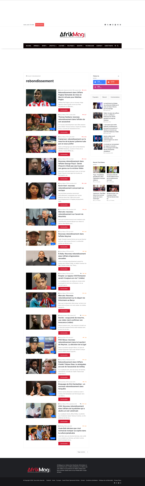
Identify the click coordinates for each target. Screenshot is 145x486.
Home (53, 480)
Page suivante (81, 452)
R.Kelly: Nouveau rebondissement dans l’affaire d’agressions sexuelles (72, 256)
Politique (70, 45)
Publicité (48, 480)
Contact (99, 45)
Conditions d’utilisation (92, 480)
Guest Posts (109, 45)
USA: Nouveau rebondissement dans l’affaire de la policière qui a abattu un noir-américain (71, 408)
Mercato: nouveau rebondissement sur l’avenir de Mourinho (70, 214)
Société (79, 45)
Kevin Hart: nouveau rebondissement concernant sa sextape (71, 188)
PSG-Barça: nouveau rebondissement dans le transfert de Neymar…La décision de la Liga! (72, 342)
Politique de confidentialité (106, 480)
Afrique (36, 45)
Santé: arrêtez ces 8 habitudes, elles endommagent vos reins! (111, 137)
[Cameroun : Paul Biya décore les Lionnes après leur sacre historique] (99, 188)
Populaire (95, 97)
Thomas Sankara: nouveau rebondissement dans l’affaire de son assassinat (71, 119)
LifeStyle (52, 45)
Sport (44, 45)
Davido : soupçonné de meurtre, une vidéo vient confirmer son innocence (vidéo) (71, 320)
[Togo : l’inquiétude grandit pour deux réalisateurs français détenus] (99, 169)
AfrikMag (62, 426)
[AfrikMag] (72, 35)
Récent (104, 97)
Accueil (28, 45)
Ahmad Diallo (63, 337)
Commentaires (115, 97)
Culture (61, 45)
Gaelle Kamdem (63, 315)
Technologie (89, 45)
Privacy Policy (117, 480)
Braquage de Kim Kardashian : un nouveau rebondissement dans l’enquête (71, 386)
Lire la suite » (64, 110)
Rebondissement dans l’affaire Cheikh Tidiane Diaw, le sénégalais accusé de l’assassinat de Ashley (72, 364)
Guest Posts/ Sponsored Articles (71, 480)
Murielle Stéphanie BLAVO (66, 90)
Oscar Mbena (63, 114)
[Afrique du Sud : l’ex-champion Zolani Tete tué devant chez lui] (113, 188)
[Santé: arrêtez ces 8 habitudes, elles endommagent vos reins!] (97, 138)
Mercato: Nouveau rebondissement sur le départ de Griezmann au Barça (71, 298)
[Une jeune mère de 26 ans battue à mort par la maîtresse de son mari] (113, 169)
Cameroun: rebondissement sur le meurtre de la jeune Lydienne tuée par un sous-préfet (72, 141)
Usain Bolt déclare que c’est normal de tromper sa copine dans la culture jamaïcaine (72, 430)
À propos (58, 480)
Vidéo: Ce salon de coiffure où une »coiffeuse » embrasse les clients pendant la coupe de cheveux (111, 116)
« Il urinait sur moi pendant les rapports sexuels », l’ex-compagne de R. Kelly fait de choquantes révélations (111, 148)
